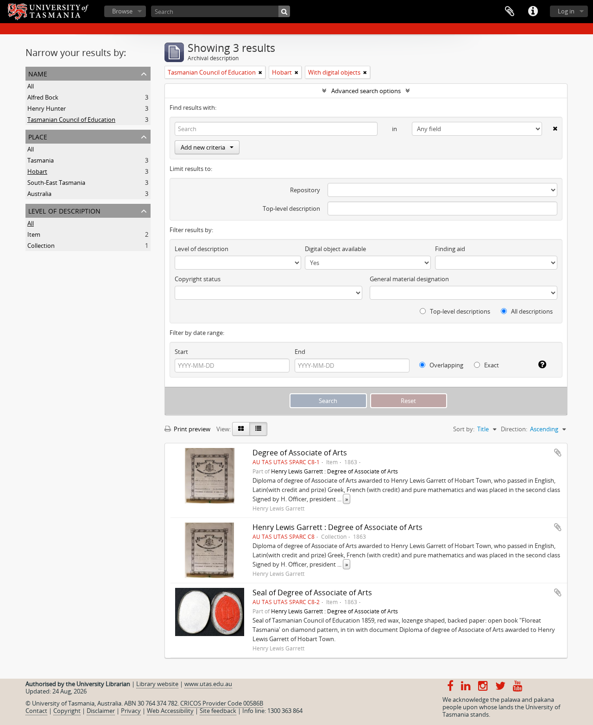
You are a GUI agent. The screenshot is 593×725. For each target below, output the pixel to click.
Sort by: (463, 429)
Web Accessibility (170, 710)
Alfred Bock (42, 97)
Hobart (37, 171)
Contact (36, 710)
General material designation (409, 279)
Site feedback (218, 710)
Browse (122, 11)
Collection (41, 245)
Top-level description (291, 208)
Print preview (191, 429)
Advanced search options (366, 91)
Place (37, 136)
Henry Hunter (46, 108)
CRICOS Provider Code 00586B (221, 703)
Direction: (514, 429)
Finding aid (450, 249)
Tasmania (40, 160)
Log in (566, 11)
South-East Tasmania (56, 182)
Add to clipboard (557, 452)
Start (181, 351)
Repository (305, 190)
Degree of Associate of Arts (299, 453)
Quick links (532, 11)
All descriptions (531, 311)
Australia (39, 193)
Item (33, 234)
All (30, 86)
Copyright (67, 710)
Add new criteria (203, 147)
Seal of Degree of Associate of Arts (312, 592)
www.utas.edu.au (208, 684)
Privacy (131, 710)
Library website (157, 684)
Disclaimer (101, 710)
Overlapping (445, 365)
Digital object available (335, 249)
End (300, 351)
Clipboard (509, 11)
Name (37, 73)
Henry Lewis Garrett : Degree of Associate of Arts (334, 471)
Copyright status (198, 279)
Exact (491, 365)
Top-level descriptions (459, 311)
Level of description (64, 210)
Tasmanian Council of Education (71, 119)
